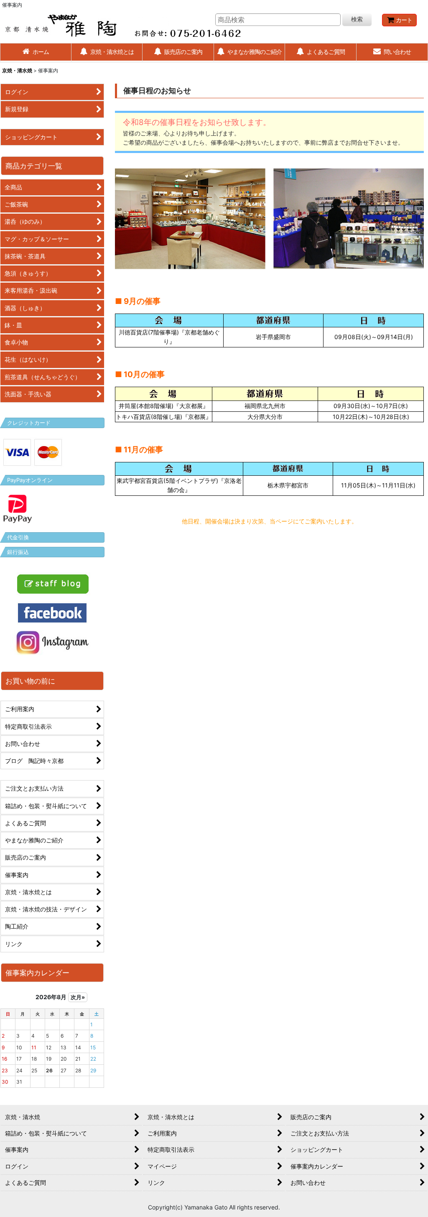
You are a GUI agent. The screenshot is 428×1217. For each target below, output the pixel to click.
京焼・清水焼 (17, 70)
